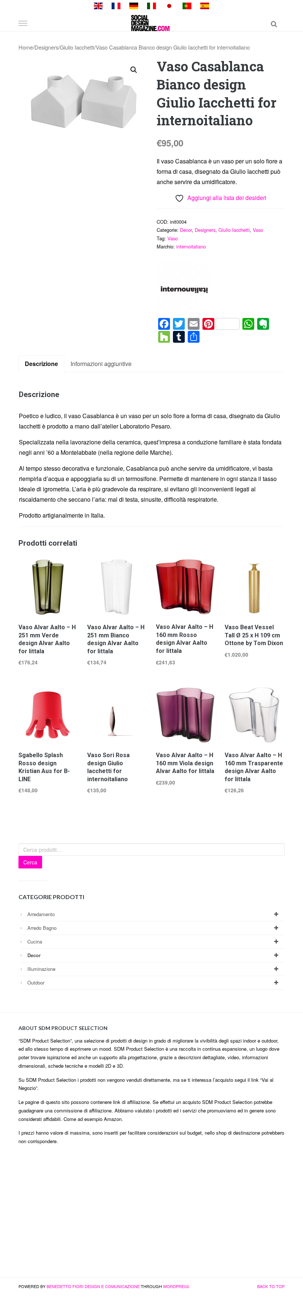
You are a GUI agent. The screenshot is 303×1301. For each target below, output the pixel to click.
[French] (116, 5)
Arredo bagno (42, 927)
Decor (186, 229)
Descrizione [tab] (41, 363)
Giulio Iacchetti (77, 47)
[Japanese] (169, 5)
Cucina (34, 941)
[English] (98, 5)
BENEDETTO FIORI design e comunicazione (93, 1286)
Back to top (271, 1286)
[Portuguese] (187, 5)
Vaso (258, 229)
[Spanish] (205, 5)
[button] (133, 70)
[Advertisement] (151, 1214)
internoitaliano (191, 246)
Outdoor (35, 982)
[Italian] (151, 5)
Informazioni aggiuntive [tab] (101, 363)
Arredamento (41, 914)
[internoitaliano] (184, 290)
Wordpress (176, 1286)
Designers (46, 47)
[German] (134, 5)
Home (25, 47)
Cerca (30, 862)
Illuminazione (41, 968)
